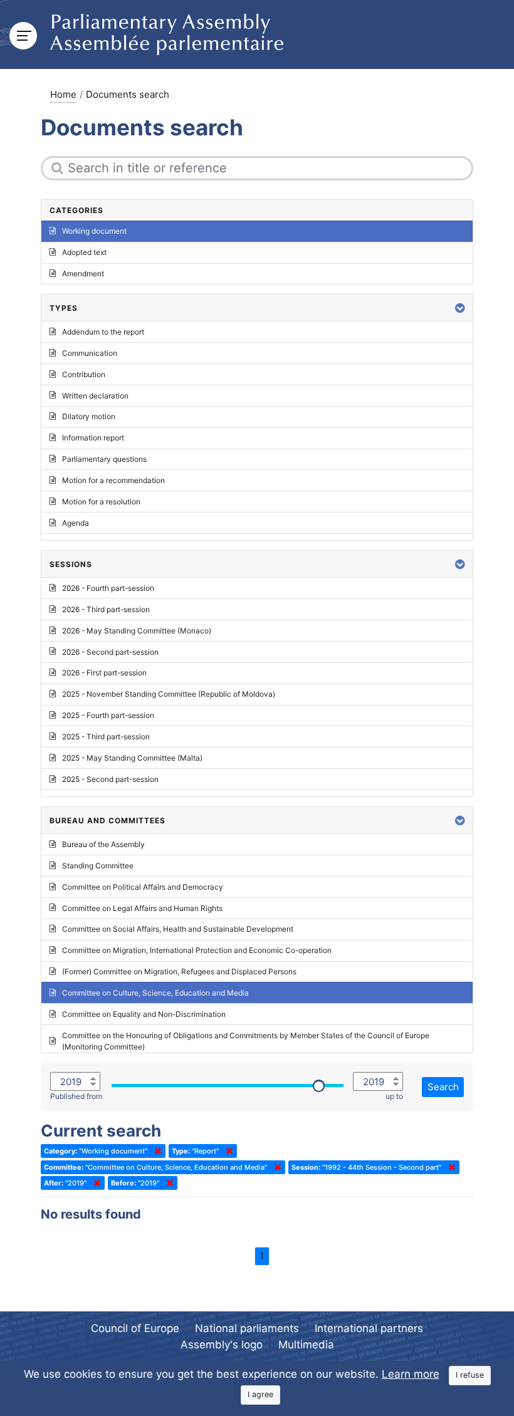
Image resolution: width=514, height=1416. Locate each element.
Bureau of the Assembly (103, 844)
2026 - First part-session (104, 672)
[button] (460, 307)
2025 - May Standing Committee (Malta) (132, 758)
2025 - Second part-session (110, 779)
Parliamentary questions (104, 459)
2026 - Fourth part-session (108, 588)
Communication (89, 353)
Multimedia (306, 1344)
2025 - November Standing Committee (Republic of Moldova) (168, 694)
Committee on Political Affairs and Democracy (142, 887)
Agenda (75, 523)
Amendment (83, 273)
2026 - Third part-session (106, 609)
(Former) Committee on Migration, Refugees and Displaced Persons (179, 971)
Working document (94, 231)
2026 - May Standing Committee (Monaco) (136, 630)
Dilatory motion (88, 416)
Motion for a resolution (101, 501)
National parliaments (247, 1328)
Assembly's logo (222, 1344)
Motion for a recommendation (113, 480)
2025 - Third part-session (106, 736)
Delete (155, 1151)
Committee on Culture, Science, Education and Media (155, 992)
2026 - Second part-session (110, 652)
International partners (369, 1328)
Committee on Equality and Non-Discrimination (144, 1014)
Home (63, 94)
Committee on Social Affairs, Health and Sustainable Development (177, 929)
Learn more (410, 1374)
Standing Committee (98, 865)
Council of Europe (135, 1328)
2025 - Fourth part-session (108, 715)
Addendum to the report (103, 331)
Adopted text (84, 252)
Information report (93, 437)
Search (443, 1087)
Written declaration (95, 395)
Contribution (83, 374)
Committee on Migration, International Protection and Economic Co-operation (197, 950)
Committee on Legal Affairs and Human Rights (142, 908)
